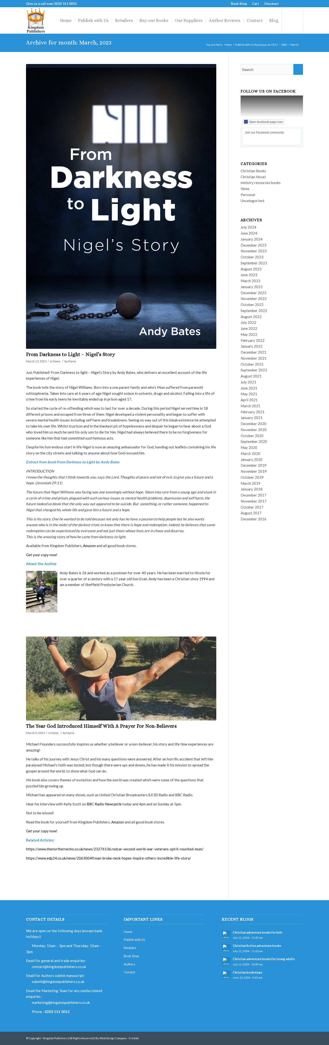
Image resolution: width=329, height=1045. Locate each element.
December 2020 (253, 423)
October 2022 (252, 304)
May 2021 (249, 394)
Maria (72, 361)
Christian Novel (253, 177)
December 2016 (253, 519)
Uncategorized (252, 200)
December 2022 (253, 293)
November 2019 (254, 471)
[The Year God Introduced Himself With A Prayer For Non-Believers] (121, 678)
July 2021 (248, 382)
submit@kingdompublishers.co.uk (58, 981)
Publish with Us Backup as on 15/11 (256, 44)
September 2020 (254, 441)
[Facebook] (284, 3)
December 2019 (253, 465)
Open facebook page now (266, 122)
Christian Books (253, 171)
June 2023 (249, 275)
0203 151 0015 (57, 1011)
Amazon (89, 545)
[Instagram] (299, 3)
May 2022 (249, 334)
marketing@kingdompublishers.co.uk (61, 1002)
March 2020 (250, 453)
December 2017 (253, 495)
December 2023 (253, 245)
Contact (129, 972)
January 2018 (252, 489)
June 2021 (249, 388)
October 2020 (252, 435)
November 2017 (254, 501)
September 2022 (254, 310)
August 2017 (251, 513)
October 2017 (252, 507)
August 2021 (251, 376)
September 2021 (254, 370)
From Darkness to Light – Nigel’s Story (70, 354)
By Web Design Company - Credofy (117, 1038)
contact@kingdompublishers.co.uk (59, 966)
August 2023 (251, 269)
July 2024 (248, 227)
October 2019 (252, 477)
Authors (129, 964)
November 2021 (254, 358)
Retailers (130, 948)
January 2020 (252, 459)
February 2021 (252, 412)
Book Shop (239, 4)
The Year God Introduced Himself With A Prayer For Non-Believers (101, 726)
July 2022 (248, 322)
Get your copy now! (41, 555)
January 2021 (252, 417)
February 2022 (252, 340)
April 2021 (249, 400)
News (56, 361)
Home (228, 44)
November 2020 (254, 429)
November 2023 (254, 251)
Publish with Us (134, 940)
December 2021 (253, 352)
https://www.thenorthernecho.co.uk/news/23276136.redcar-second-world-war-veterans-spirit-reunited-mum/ (115, 849)
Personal (248, 194)
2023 (284, 44)
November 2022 (254, 298)
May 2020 (249, 447)
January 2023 (252, 287)
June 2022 (249, 328)
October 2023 (252, 257)
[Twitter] (292, 3)
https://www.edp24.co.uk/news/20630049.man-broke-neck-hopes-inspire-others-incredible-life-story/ (108, 858)
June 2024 (249, 233)
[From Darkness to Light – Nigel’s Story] (121, 206)
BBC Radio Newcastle (104, 804)
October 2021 (252, 364)
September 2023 (254, 263)
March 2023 (250, 281)
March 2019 (250, 483)
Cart (255, 4)
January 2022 (252, 346)
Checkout (271, 4)
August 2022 (251, 316)
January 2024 (252, 239)
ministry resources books (261, 182)
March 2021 (250, 406)
